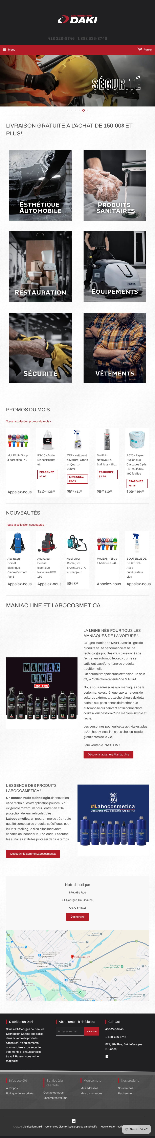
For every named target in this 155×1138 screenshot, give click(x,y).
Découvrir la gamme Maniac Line (108, 754)
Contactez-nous (53, 1092)
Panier (147, 49)
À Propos (12, 1088)
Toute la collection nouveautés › (26, 524)
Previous (2, 81)
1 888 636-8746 (92, 38)
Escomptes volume (55, 1097)
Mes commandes (91, 1093)
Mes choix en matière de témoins (120, 1126)
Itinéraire (79, 916)
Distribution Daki (32, 1126)
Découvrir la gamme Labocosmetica (33, 853)
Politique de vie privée (20, 1093)
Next (152, 81)
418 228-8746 (61, 38)
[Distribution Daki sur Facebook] (73, 1121)
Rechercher (125, 1093)
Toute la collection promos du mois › (28, 421)
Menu (11, 49)
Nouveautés (125, 1088)
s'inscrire (92, 1031)
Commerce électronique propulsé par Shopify (71, 1126)
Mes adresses (89, 1088)
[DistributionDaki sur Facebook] (106, 1056)
